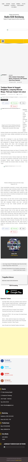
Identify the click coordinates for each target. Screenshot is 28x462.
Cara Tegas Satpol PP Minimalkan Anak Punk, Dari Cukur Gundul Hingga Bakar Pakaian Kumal (14, 264)
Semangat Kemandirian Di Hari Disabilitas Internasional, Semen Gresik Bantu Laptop (13, 269)
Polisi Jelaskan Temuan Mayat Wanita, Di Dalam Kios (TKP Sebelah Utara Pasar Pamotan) (18, 78)
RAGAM (13, 3)
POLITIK (23, 3)
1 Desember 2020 (11, 94)
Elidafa (3, 314)
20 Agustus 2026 (12, 82)
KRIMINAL (18, 3)
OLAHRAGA (13, 5)
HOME (3, 3)
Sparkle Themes (18, 460)
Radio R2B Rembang (14, 17)
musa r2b (20, 82)
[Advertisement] (14, 60)
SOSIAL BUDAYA (20, 5)
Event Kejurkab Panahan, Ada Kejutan (16, 325)
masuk (8, 280)
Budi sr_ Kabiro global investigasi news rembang (12, 319)
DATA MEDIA (14, 7)
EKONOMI (8, 3)
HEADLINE (11, 75)
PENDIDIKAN (6, 5)
